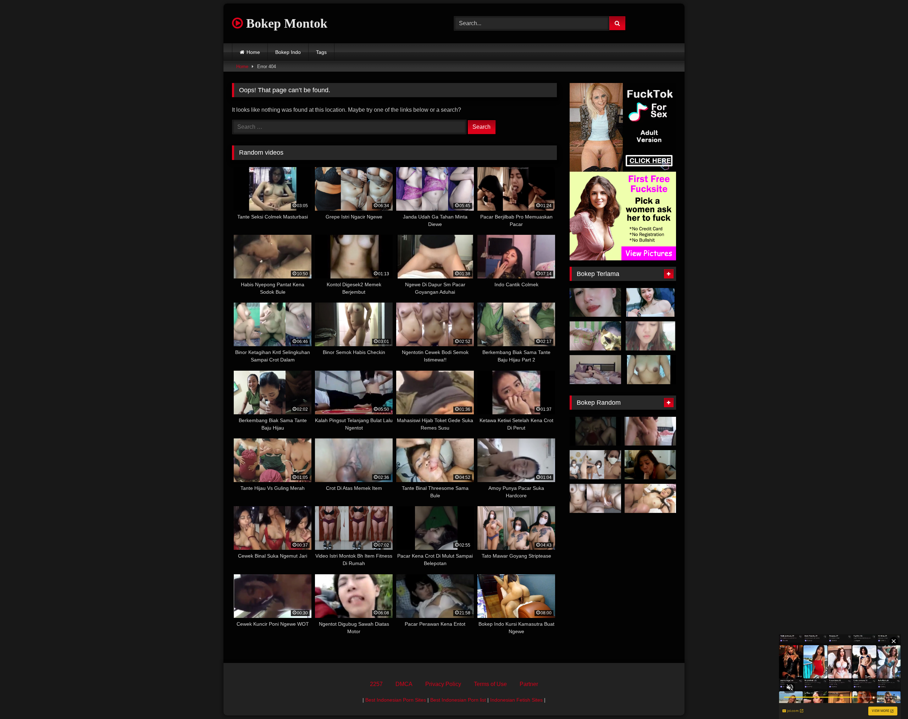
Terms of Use (490, 684)
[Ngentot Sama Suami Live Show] (650, 335)
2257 (376, 684)
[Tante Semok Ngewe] (595, 335)
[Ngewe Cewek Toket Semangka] (595, 498)
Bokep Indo (288, 52)
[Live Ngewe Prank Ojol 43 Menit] (650, 369)
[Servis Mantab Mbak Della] (650, 464)
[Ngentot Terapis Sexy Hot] (595, 464)
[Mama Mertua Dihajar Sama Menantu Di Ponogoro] (650, 498)
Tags (321, 52)
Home (253, 52)
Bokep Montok (285, 23)
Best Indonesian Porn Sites (395, 700)
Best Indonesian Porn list (458, 700)
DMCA (404, 684)
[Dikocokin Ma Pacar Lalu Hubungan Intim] (650, 431)
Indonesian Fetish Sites (516, 700)
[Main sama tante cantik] (595, 302)
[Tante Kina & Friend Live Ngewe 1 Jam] (650, 302)
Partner (529, 684)
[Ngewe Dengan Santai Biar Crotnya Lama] (595, 369)
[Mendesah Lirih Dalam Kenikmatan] (595, 431)
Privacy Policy (443, 684)
